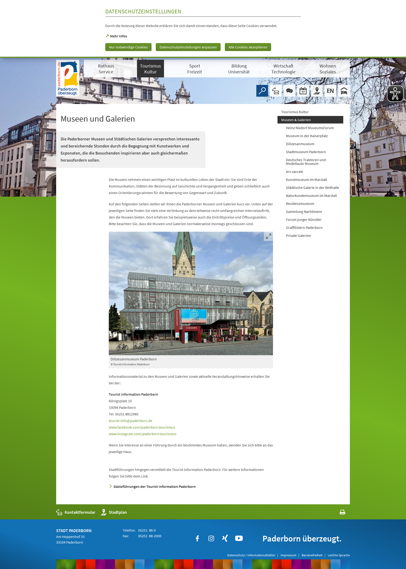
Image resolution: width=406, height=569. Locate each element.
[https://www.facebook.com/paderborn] (197, 538)
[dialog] (203, 29)
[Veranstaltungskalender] (303, 91)
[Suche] (262, 91)
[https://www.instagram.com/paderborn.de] (211, 538)
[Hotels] (344, 91)
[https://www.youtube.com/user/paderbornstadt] (239, 538)
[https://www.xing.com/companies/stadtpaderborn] (225, 538)
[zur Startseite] (67, 78)
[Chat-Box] (289, 91)
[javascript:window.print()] (338, 513)
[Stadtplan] (317, 91)
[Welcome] (330, 91)
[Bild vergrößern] (191, 293)
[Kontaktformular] (276, 91)
